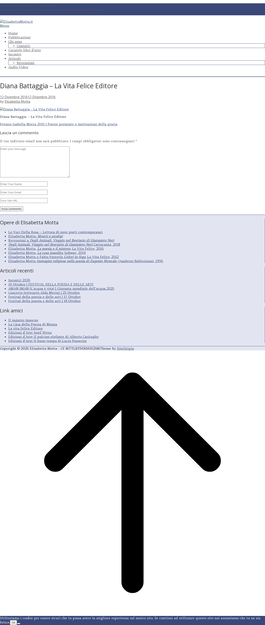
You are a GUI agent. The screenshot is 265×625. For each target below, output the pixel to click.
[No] (18, 623)
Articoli (14, 58)
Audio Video (18, 67)
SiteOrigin (125, 348)
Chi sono (15, 41)
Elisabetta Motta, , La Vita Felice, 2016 (56, 248)
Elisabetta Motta (17, 101)
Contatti (23, 46)
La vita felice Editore (25, 328)
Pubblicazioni (19, 37)
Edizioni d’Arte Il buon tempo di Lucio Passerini (47, 341)
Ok (13, 622)
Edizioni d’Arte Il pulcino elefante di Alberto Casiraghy (53, 337)
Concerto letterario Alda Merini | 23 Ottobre (44, 292)
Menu (4, 26)
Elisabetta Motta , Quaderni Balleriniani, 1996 (85, 261)
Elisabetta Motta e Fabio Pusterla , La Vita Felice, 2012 (63, 257)
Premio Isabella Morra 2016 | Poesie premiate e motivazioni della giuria (58, 124)
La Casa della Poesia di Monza (32, 324)
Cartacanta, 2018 (64, 244)
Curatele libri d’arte (24, 50)
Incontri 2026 (19, 280)
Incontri (14, 54)
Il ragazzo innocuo (23, 320)
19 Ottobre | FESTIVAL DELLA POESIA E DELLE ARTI (50, 284)
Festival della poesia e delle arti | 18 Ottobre (44, 301)
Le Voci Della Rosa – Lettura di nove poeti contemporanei (55, 232)
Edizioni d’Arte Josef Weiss (30, 332)
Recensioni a (61, 240)
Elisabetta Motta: (35, 236)
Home (13, 33)
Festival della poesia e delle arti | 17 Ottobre (44, 297)
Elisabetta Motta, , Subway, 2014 (47, 253)
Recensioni (25, 63)
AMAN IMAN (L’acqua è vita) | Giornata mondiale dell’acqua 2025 (61, 288)
